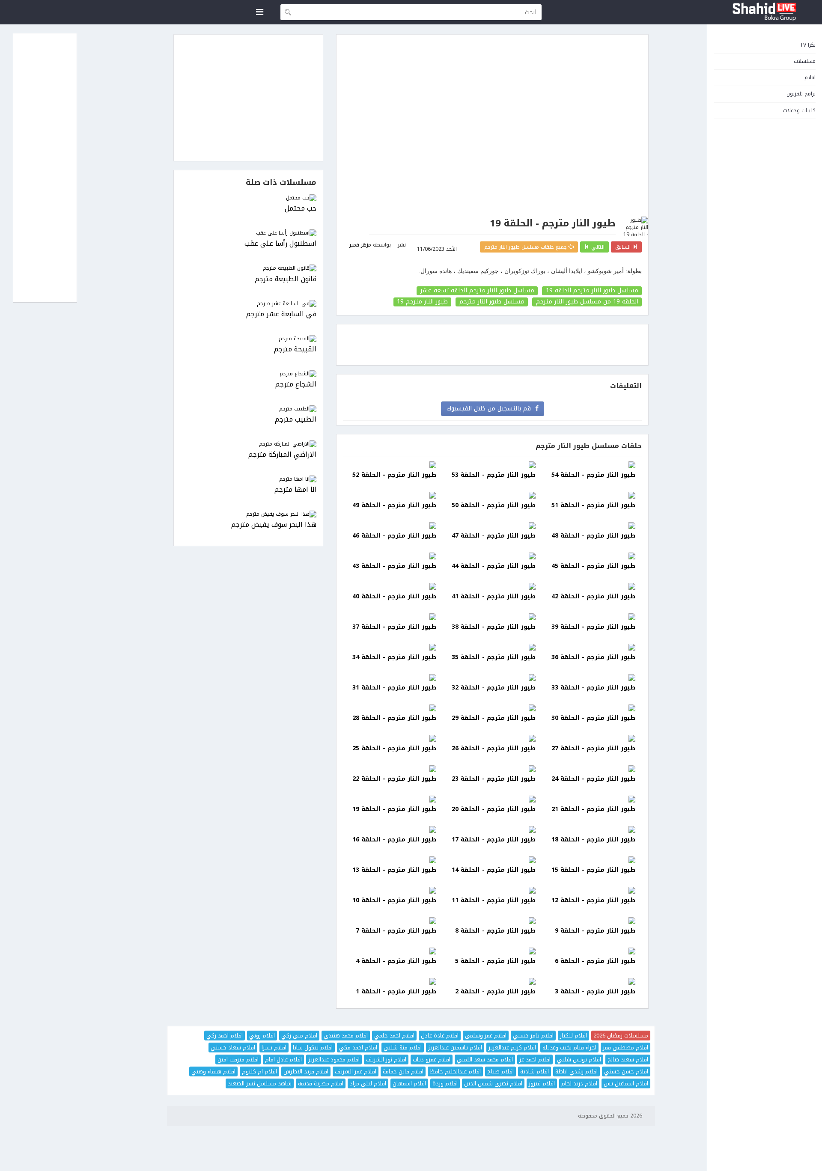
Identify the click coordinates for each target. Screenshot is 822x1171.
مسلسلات (805, 61)
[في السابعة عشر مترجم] (248, 303)
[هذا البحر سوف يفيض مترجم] (248, 514)
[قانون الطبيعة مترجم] (248, 268)
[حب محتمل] (248, 198)
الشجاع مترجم (295, 384)
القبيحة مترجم (295, 349)
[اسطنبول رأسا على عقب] (248, 233)
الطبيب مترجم (295, 420)
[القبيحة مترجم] (248, 338)
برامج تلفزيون (801, 93)
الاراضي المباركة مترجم (282, 455)
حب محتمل (300, 209)
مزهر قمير (360, 245)
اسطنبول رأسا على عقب (280, 244)
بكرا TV (808, 45)
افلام (810, 77)
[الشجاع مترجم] (248, 373)
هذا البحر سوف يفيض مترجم (273, 525)
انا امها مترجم (295, 490)
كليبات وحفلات (799, 110)
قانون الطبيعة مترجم (285, 279)
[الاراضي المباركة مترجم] (248, 444)
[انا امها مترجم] (248, 479)
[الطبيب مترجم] (248, 409)
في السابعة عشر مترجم (281, 314)
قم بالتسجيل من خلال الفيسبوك (491, 408)
